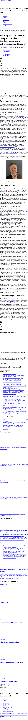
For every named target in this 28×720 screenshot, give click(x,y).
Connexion (7, 685)
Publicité (12, 713)
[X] (14, 63)
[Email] (14, 66)
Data (2, 30)
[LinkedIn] (14, 61)
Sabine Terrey (8, 47)
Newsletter (17, 713)
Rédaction (7, 713)
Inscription (13, 685)
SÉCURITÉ (6, 22)
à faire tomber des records (12, 301)
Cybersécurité (6, 51)
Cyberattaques (6, 50)
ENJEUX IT (6, 20)
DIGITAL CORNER (8, 28)
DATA (4, 17)
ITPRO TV (5, 26)
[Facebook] (14, 58)
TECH (4, 25)
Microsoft (8, 218)
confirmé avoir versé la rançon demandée (10, 152)
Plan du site (8, 716)
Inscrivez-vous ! (4, 584)
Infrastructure (6, 52)
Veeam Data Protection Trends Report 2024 (12, 146)
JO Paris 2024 (6, 54)
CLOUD (5, 16)
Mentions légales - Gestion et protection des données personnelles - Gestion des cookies (14, 715)
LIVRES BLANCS (7, 24)
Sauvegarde (6, 55)
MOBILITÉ (6, 21)
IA (3, 18)
